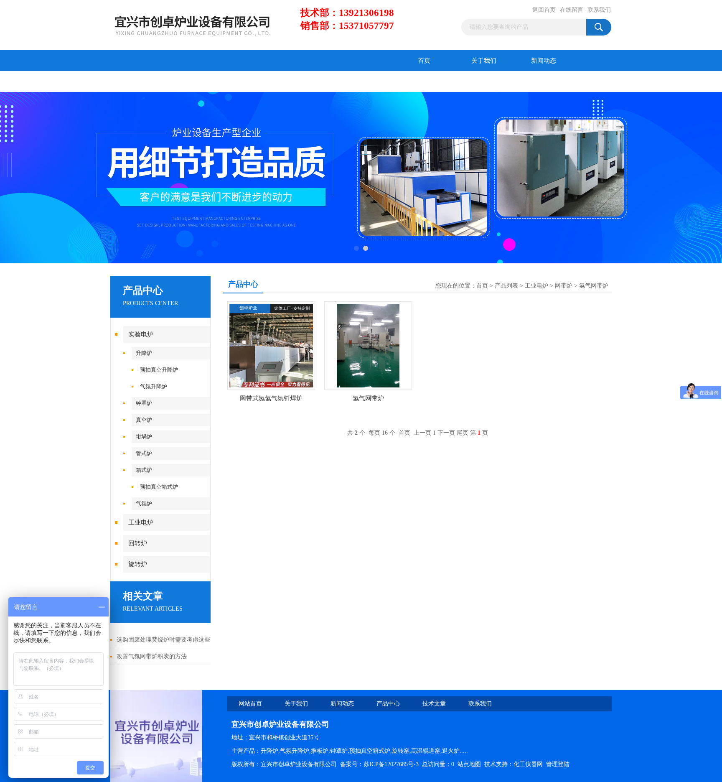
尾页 (462, 433)
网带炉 (563, 286)
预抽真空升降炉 (159, 370)
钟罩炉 (144, 403)
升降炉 (144, 353)
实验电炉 (140, 334)
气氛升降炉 (153, 386)
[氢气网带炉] (368, 345)
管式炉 (144, 453)
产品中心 (140, 81)
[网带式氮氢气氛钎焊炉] (271, 345)
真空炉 (144, 420)
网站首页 (250, 703)
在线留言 (571, 10)
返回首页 (544, 10)
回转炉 (137, 543)
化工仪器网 (528, 764)
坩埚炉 (144, 436)
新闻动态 (543, 60)
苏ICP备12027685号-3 (391, 764)
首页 (424, 60)
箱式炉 (144, 470)
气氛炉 (144, 503)
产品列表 (506, 286)
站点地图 (469, 764)
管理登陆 (557, 764)
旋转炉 (137, 564)
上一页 (422, 433)
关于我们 (483, 60)
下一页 (446, 433)
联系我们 (599, 10)
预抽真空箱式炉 (159, 487)
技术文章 (200, 81)
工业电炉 (140, 522)
